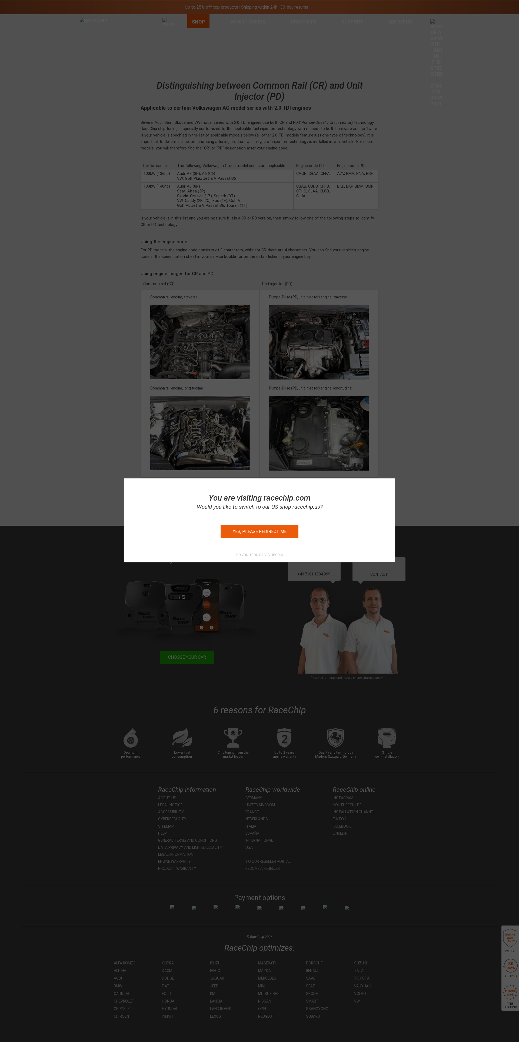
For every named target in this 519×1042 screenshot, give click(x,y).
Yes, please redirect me (260, 531)
